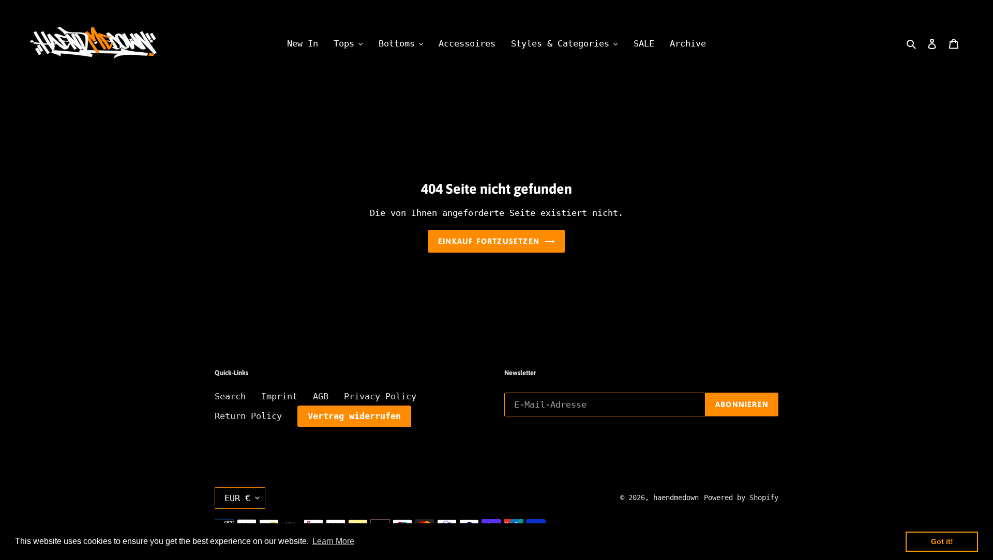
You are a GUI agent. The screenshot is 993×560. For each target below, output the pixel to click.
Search (230, 396)
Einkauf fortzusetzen (488, 241)
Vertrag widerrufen (354, 416)
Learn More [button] (333, 541)
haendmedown (676, 497)
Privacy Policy (380, 396)
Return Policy (248, 416)
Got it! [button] (942, 541)
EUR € (237, 498)
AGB (320, 396)
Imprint (279, 396)
